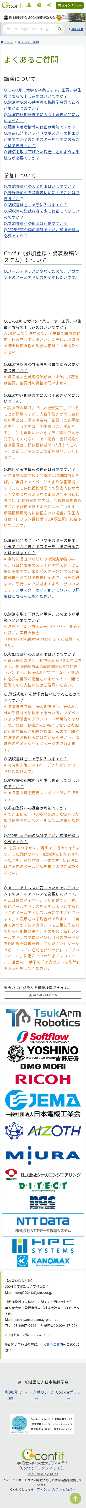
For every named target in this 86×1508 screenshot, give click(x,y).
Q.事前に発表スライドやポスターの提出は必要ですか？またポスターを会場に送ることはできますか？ (42, 139)
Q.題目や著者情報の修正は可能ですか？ (39, 127)
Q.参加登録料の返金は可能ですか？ (36, 223)
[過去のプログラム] (29, 6)
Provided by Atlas (43, 1474)
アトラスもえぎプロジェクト (56, 1489)
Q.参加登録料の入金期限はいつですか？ (39, 186)
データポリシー (36, 1395)
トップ (8, 42)
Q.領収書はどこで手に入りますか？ (36, 205)
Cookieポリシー (68, 1395)
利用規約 (11, 1395)
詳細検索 (77, 29)
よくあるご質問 (28, 42)
